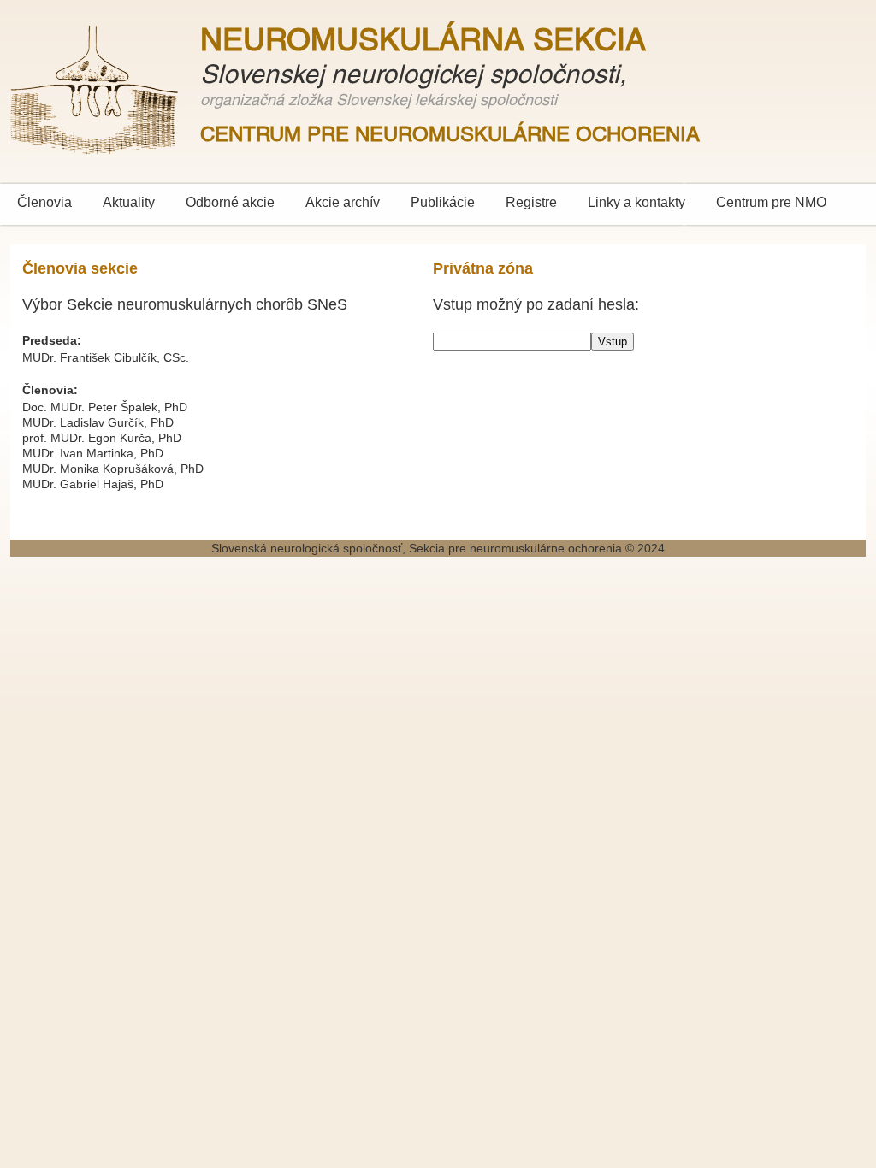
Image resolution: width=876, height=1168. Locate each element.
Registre (531, 202)
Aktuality (129, 202)
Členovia (44, 202)
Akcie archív (342, 202)
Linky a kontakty (636, 202)
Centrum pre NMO (771, 202)
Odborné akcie (230, 202)
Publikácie (443, 202)
